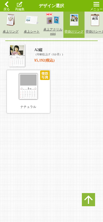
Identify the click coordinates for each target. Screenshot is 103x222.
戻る (6, 9)
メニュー (96, 9)
